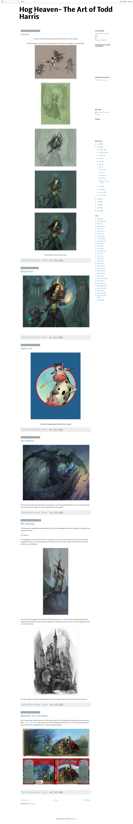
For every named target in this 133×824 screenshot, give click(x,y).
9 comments (44, 512)
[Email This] (54, 260)
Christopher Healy (31, 722)
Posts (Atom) (32, 804)
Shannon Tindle (101, 293)
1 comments (44, 429)
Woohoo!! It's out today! (34, 716)
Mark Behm (100, 248)
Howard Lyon (101, 226)
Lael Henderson (101, 241)
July (100, 158)
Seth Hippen (100, 258)
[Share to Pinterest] (62, 260)
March (101, 189)
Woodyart (100, 224)
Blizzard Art (27, 271)
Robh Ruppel (100, 291)
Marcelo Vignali (101, 288)
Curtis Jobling (101, 239)
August (101, 155)
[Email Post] (50, 260)
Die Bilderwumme (102, 286)
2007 (99, 208)
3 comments (44, 260)
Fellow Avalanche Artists (102, 296)
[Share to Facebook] (60, 260)
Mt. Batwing (27, 524)
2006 (99, 211)
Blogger (74, 819)
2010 (98, 202)
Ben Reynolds (101, 266)
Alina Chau (100, 253)
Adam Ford (100, 229)
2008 (99, 205)
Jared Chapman (101, 283)
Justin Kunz (100, 256)
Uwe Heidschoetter (102, 278)
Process (25, 34)
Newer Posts (24, 800)
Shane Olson (100, 246)
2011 (98, 199)
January (101, 195)
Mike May (100, 219)
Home (56, 800)
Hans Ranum (100, 263)
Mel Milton (100, 244)
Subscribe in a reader (101, 80)
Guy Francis (100, 234)
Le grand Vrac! (101, 236)
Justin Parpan (100, 261)
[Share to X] (58, 260)
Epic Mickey (27, 441)
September (102, 153)
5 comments (45, 704)
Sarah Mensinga (101, 251)
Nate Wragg (100, 300)
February (102, 192)
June (100, 161)
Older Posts (87, 800)
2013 (98, 144)
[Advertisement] (105, 94)
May (100, 164)
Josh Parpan (100, 276)
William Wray (101, 273)
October (101, 150)
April (100, 186)
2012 (98, 147)
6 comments (44, 337)
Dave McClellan (101, 221)
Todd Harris (30, 260)
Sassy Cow (26, 348)
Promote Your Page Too (101, 40)
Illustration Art (101, 271)
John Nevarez (101, 231)
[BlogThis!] (56, 260)
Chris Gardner (101, 268)
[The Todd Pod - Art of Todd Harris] (96, 38)
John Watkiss (101, 281)
